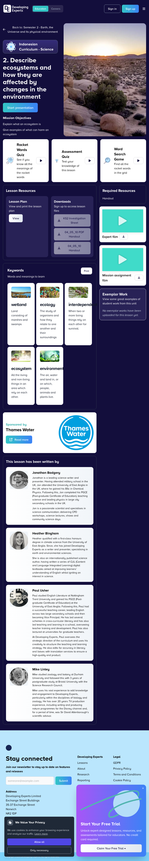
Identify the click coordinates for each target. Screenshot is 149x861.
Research (83, 774)
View (16, 218)
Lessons (82, 763)
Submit (63, 781)
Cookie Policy (122, 780)
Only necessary (39, 850)
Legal (116, 757)
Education (40, 9)
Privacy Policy (122, 769)
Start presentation (20, 107)
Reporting (83, 780)
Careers (55, 9)
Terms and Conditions (127, 774)
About (81, 769)
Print (86, 271)
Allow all (39, 842)
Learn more (41, 833)
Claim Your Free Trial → (111, 848)
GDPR (117, 763)
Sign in (112, 9)
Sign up (130, 9)
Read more (22, 440)
